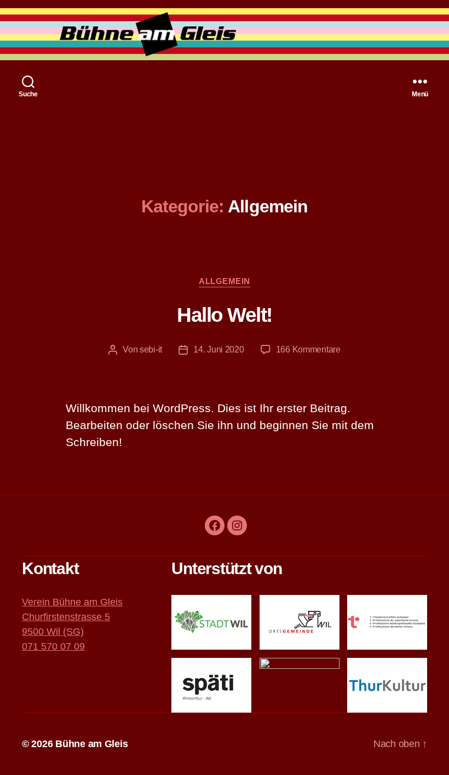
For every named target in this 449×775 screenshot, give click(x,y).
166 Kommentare (308, 349)
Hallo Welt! (224, 315)
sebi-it (151, 349)
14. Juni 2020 (218, 349)
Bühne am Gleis (91, 743)
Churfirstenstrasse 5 (66, 616)
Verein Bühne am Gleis (72, 602)
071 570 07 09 (53, 646)
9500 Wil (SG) (53, 631)
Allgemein (224, 281)
